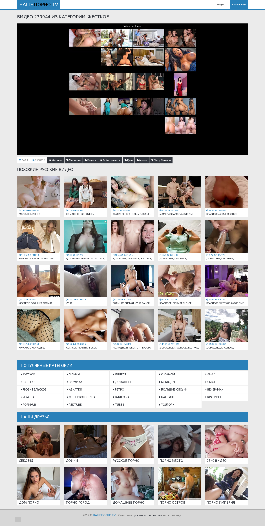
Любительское (111, 160)
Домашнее (123, 381)
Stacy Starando (162, 160)
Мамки (74, 374)
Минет (143, 160)
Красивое (214, 397)
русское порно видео (147, 515)
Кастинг (167, 397)
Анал (211, 374)
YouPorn (167, 404)
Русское (28, 374)
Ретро (119, 389)
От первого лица (82, 397)
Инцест (91, 160)
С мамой (167, 374)
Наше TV (38, 4)
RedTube (75, 404)
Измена (28, 397)
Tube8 (119, 404)
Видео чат (122, 397)
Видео (221, 4)
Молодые (75, 160)
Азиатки (75, 389)
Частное (29, 381)
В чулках (75, 381)
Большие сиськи (173, 389)
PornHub (29, 404)
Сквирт (212, 381)
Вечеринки (215, 389)
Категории (239, 4)
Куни (130, 160)
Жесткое (56, 160)
